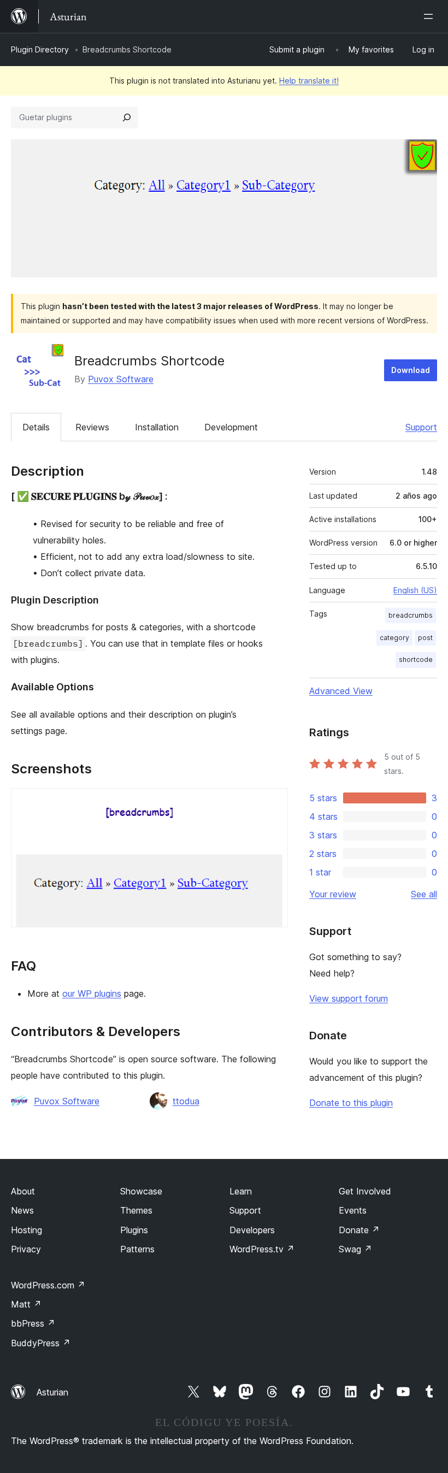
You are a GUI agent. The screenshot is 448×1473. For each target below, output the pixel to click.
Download (410, 370)
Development (231, 427)
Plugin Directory (40, 49)
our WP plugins (91, 993)
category (394, 638)
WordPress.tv (261, 1249)
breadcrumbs (410, 615)
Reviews (92, 427)
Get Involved (365, 1191)
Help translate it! (309, 80)
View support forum (348, 998)
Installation (157, 427)
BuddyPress (40, 1343)
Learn (240, 1191)
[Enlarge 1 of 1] (273, 802)
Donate (359, 1229)
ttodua (186, 1101)
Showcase (141, 1191)
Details (36, 427)
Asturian (52, 1392)
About (23, 1191)
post (425, 638)
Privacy (26, 1249)
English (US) (415, 590)
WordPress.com (48, 1285)
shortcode (416, 659)
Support (421, 427)
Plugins (134, 1229)
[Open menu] (430, 16)
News (22, 1210)
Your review (332, 894)
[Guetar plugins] (127, 117)
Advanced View (341, 690)
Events (353, 1210)
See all (424, 894)
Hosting (26, 1229)
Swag (355, 1249)
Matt (26, 1304)
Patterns (137, 1249)
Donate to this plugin (351, 1102)
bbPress (33, 1323)
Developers (252, 1229)
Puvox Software (121, 379)
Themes (136, 1210)
